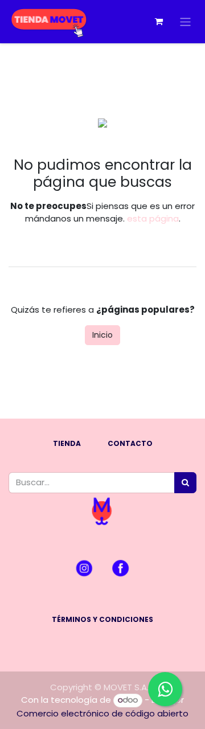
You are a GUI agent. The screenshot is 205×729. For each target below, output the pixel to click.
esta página (153, 218)
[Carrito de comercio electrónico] (159, 21)
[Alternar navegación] (185, 21)
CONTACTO (130, 443)
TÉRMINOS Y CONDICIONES (102, 619)
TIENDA (67, 443)
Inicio (102, 335)
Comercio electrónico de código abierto (102, 713)
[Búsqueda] (185, 482)
